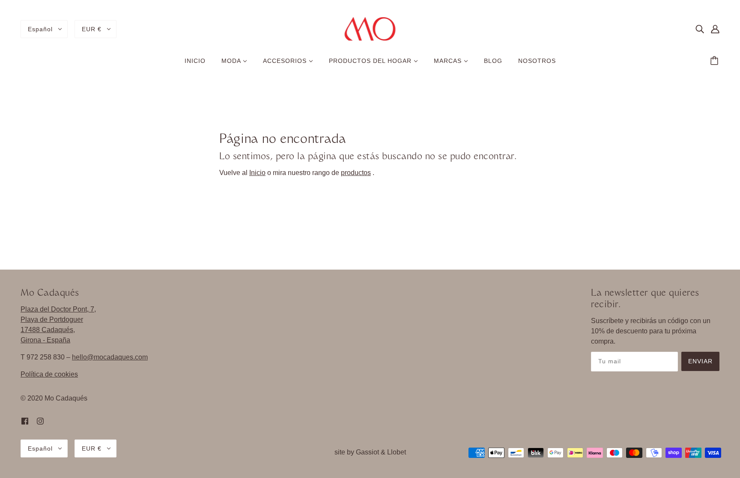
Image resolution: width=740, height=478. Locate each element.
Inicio (257, 172)
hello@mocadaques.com (110, 357)
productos (356, 172)
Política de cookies (49, 374)
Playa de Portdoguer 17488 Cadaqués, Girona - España (52, 330)
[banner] (370, 28)
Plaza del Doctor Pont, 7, (58, 309)
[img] (699, 29)
